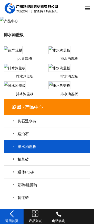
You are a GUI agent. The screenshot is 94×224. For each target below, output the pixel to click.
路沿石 (23, 133)
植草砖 (23, 159)
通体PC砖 (26, 171)
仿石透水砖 (27, 120)
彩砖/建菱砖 (27, 184)
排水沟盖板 (69, 58)
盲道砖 (23, 197)
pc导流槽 (25, 58)
